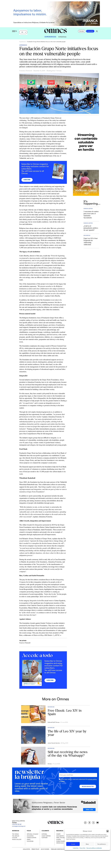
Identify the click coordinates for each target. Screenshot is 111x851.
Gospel (58, 839)
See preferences (101, 844)
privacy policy (92, 779)
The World (15, 834)
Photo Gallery (16, 839)
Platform (44, 837)
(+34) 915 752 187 (16, 824)
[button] (107, 831)
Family (29, 839)
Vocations (30, 841)
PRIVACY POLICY (35, 849)
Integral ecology (32, 834)
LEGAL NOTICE (26, 849)
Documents (60, 835)
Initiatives (62, 37)
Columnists (45, 830)
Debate (58, 834)
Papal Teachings (61, 837)
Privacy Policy (83, 848)
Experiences (22, 41)
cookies (62, 781)
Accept (73, 844)
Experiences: (50, 37)
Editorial (44, 834)
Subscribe (90, 31)
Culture (14, 837)
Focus (29, 830)
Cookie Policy (76, 848)
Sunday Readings (61, 841)
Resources (59, 830)
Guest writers (46, 835)
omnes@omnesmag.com (18, 826)
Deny (87, 844)
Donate (81, 31)
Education (30, 835)
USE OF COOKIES (45, 849)
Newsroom (15, 830)
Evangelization (31, 837)
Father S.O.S (59, 843)
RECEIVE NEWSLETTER (88, 786)
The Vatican (15, 835)
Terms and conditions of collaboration (94, 848)
